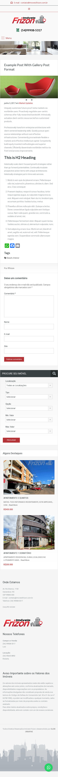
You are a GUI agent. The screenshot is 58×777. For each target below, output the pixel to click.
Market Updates (26, 103)
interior (16, 258)
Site (6, 346)
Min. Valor (10, 415)
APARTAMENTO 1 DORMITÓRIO (17, 553)
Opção (8, 404)
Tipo (7, 392)
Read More (13, 505)
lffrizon (11, 268)
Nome (6, 322)
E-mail (7, 334)
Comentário (10, 293)
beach (9, 258)
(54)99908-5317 (31, 30)
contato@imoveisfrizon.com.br (34, 2)
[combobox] (29, 385)
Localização (11, 381)
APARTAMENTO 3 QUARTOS (16, 498)
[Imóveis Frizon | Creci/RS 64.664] (29, 20)
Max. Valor (10, 427)
